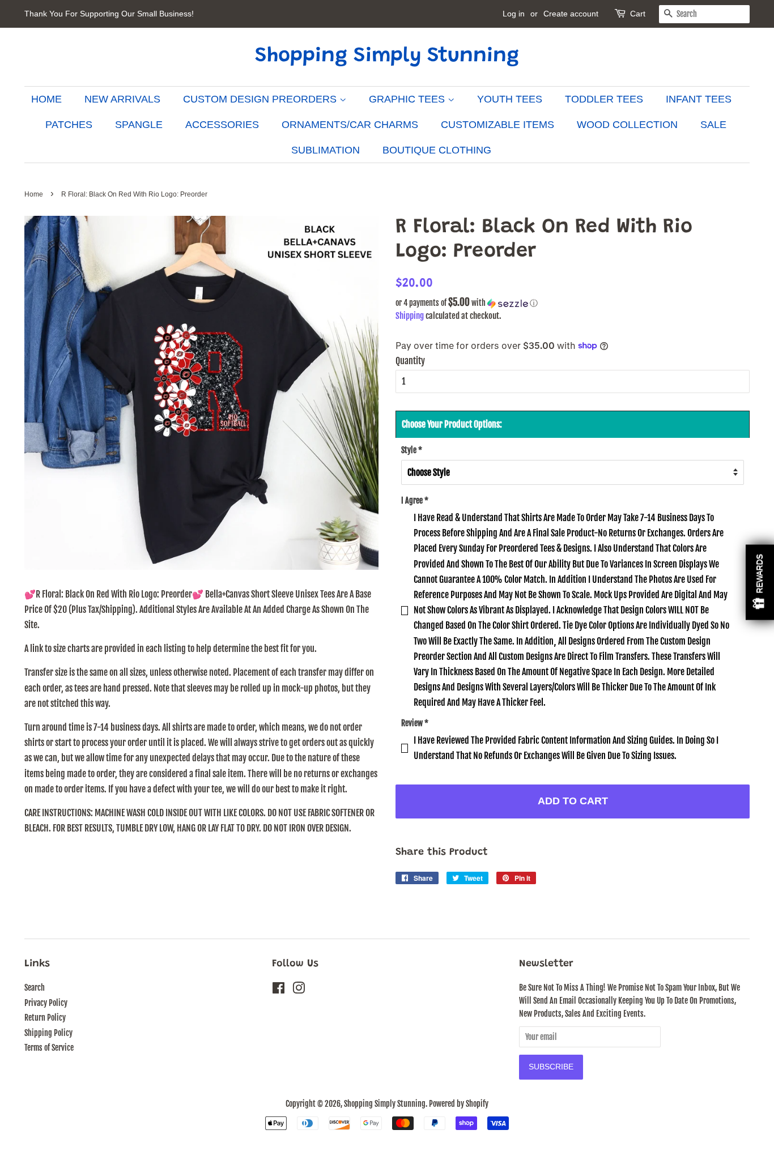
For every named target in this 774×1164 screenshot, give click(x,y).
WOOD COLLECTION (627, 124)
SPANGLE (139, 124)
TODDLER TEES (604, 99)
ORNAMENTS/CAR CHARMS (350, 124)
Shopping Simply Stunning (387, 56)
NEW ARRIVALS (122, 99)
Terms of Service (49, 1047)
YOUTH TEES (509, 99)
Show (760, 582)
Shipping (409, 315)
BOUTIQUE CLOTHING (436, 150)
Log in (514, 13)
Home (33, 194)
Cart (637, 13)
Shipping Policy (48, 1033)
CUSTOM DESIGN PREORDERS (261, 99)
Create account (570, 13)
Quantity (410, 360)
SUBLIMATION (325, 150)
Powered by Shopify (458, 1103)
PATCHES (68, 124)
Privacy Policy (45, 1003)
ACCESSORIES (222, 124)
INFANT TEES (699, 99)
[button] (572, 303)
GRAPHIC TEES (408, 99)
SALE (713, 124)
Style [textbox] (411, 450)
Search (34, 987)
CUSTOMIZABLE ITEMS (497, 124)
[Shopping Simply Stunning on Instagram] (298, 990)
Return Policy (45, 1017)
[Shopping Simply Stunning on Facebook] (278, 990)
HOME (46, 99)
